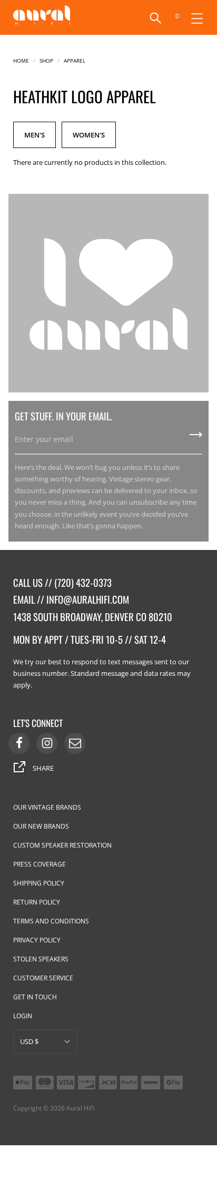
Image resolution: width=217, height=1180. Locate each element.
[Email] (74, 743)
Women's (89, 135)
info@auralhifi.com (87, 599)
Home (21, 60)
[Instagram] (46, 743)
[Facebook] (18, 743)
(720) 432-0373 (83, 582)
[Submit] (196, 438)
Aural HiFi (80, 1108)
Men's (34, 135)
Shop (46, 60)
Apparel (74, 60)
